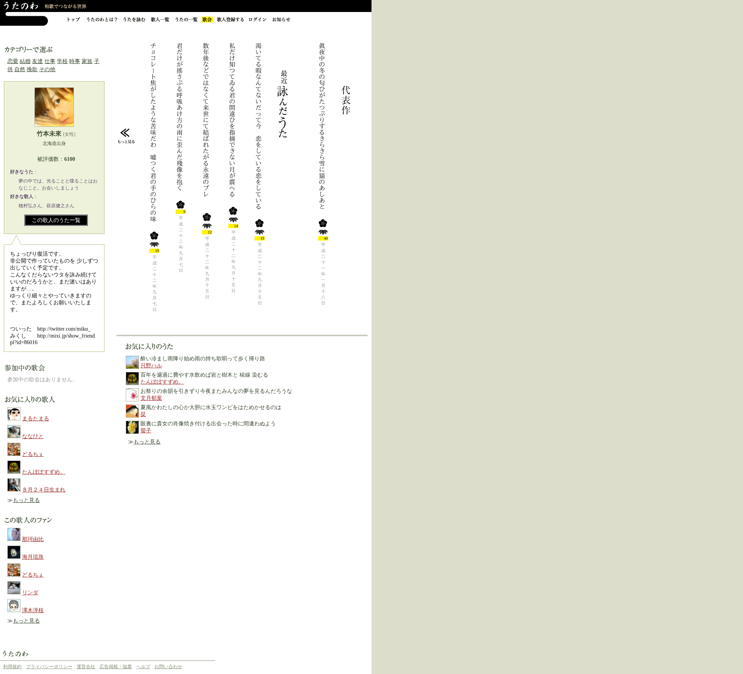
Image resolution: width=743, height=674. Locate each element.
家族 (87, 61)
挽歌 (32, 69)
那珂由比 (33, 539)
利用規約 (12, 666)
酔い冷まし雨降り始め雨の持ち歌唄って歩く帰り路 (202, 359)
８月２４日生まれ (43, 490)
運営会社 (86, 666)
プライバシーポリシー (49, 666)
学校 (62, 61)
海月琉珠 (33, 557)
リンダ (30, 593)
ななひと (33, 436)
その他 (47, 69)
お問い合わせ (168, 666)
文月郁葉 (151, 398)
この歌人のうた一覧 (56, 220)
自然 (19, 69)
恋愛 (12, 61)
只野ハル (151, 366)
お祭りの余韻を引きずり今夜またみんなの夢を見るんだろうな (216, 391)
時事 (74, 61)
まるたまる (35, 418)
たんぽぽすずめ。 (43, 472)
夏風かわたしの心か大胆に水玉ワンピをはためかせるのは (210, 407)
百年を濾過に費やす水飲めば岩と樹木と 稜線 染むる (204, 375)
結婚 (25, 61)
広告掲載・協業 (115, 666)
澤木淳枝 (33, 610)
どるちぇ (33, 454)
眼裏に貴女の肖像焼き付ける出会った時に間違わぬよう (208, 424)
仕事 (50, 61)
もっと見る (26, 500)
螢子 (145, 430)
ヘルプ (143, 666)
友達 (37, 61)
